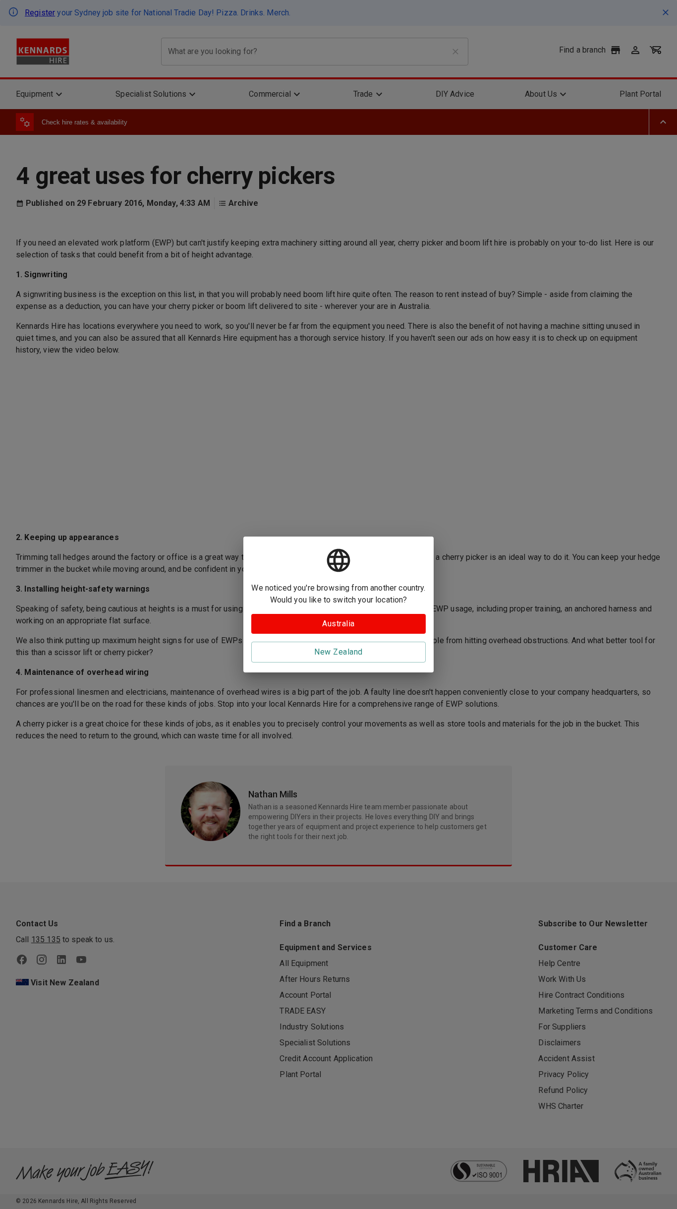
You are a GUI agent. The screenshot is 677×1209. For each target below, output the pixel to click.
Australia (338, 623)
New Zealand (338, 652)
